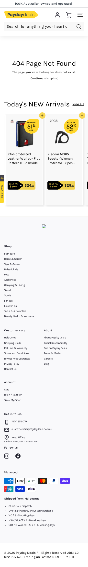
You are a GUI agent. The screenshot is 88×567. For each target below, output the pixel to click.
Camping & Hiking (14, 285)
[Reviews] (44, 227)
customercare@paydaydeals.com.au (31, 429)
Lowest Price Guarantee (17, 358)
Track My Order (12, 400)
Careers (48, 358)
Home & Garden (13, 258)
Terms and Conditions (16, 353)
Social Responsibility (55, 343)
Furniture (9, 253)
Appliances (10, 279)
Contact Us (10, 369)
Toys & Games (12, 264)
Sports (7, 295)
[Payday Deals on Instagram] (8, 456)
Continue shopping (44, 78)
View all (78, 104)
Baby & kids (11, 269)
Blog (46, 363)
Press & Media (52, 353)
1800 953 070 (19, 421)
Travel (7, 290)
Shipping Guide (12, 343)
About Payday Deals (55, 337)
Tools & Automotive (15, 311)
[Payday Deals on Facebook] (19, 456)
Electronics (10, 306)
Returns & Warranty (15, 348)
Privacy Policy (11, 363)
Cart (6, 389)
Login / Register (13, 394)
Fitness (8, 300)
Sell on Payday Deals (55, 348)
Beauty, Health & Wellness (19, 316)
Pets (6, 274)
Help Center (10, 337)
